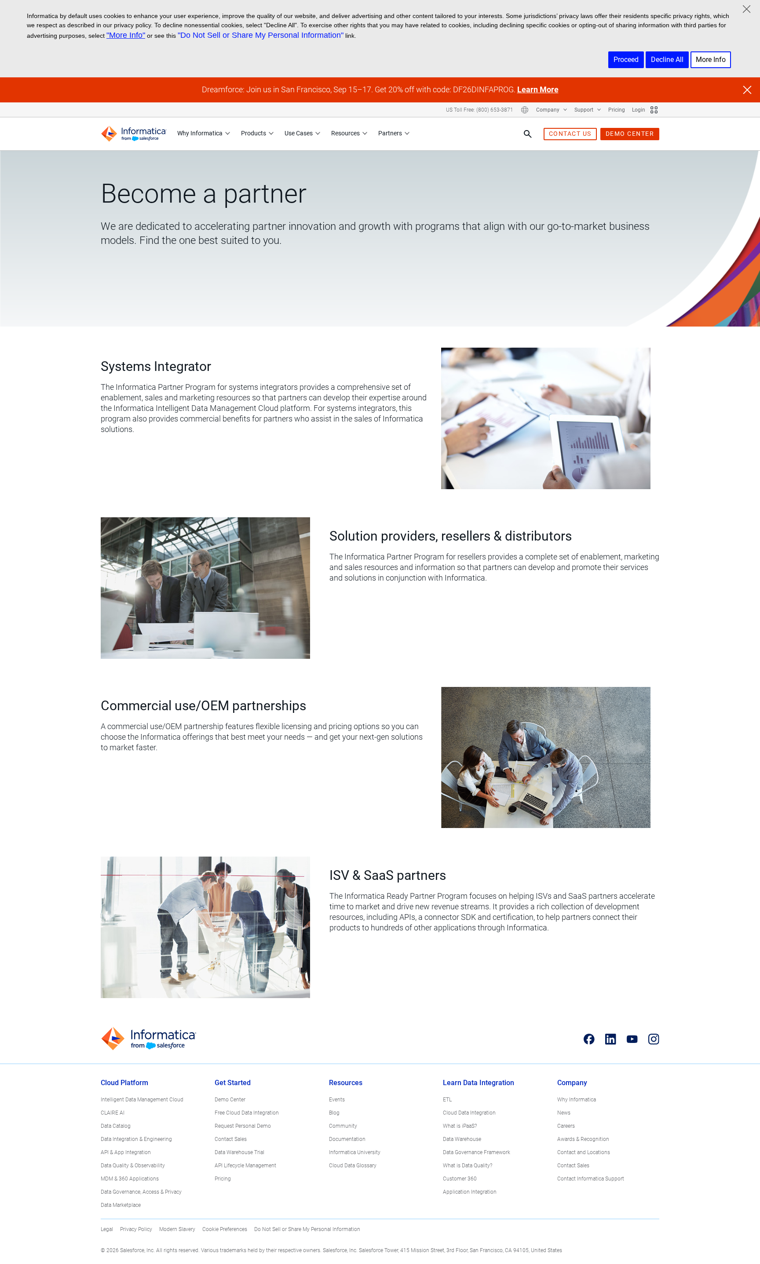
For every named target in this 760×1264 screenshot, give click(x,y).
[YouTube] (632, 1039)
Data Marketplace (121, 1205)
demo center (630, 133)
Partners (390, 133)
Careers (566, 1126)
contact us (570, 133)
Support (584, 110)
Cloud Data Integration (469, 1113)
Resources (345, 133)
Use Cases (299, 133)
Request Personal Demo (243, 1126)
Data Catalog (116, 1126)
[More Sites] (654, 110)
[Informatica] (134, 133)
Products (253, 133)
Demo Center (230, 1100)
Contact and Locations (583, 1152)
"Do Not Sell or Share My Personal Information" (260, 35)
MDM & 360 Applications (130, 1179)
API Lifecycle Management (245, 1165)
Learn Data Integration (478, 1083)
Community (343, 1126)
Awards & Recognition (583, 1139)
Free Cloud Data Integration (247, 1113)
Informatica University (354, 1152)
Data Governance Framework (476, 1152)
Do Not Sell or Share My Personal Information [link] (307, 1229)
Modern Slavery (177, 1229)
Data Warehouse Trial (239, 1152)
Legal (107, 1229)
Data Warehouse (462, 1139)
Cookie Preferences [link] (224, 1229)
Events (337, 1100)
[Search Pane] (527, 134)
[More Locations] (524, 110)
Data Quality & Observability (133, 1165)
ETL (447, 1100)
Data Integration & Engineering (136, 1139)
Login (638, 110)
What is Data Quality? (467, 1165)
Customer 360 (460, 1179)
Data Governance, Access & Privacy (141, 1192)
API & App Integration (126, 1152)
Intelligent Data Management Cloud (142, 1100)
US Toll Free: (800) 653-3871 (479, 110)
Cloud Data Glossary (352, 1165)
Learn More (538, 89)
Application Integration (470, 1192)
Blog (334, 1113)
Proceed (626, 59)
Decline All (667, 59)
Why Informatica (200, 133)
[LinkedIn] (610, 1039)
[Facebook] (589, 1039)
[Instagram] (653, 1039)
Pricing (616, 110)
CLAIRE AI (112, 1113)
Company (548, 110)
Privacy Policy (136, 1229)
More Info (711, 59)
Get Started (233, 1083)
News (563, 1113)
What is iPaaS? (460, 1126)
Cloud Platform (124, 1083)
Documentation (347, 1139)
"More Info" (125, 35)
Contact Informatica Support (590, 1179)
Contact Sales (231, 1139)
